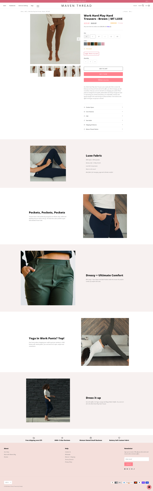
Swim (4, 5)
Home (22, 11)
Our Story (6, 452)
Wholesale (67, 454)
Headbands (12, 5)
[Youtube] (127, 469)
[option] (55, 39)
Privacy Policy (68, 462)
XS (86, 36)
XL (111, 36)
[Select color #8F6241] (89, 45)
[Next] (78, 39)
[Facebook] (125, 469)
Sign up (128, 464)
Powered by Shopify (18, 486)
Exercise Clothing (23, 5)
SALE (38, 5)
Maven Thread (10, 486)
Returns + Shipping (70, 457)
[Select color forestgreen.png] (92, 45)
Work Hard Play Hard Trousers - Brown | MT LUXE (39, 11)
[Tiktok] (134, 469)
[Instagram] (129, 469)
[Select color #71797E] (85, 45)
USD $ (147, 1)
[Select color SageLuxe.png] (99, 45)
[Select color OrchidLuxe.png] (103, 45)
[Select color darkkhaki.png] (96, 45)
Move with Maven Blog (10, 454)
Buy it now (103, 74)
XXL (117, 36)
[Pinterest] (131, 469)
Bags (32, 5)
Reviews (6, 457)
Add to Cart (103, 68)
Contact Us (68, 452)
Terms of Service (69, 459)
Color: (85, 41)
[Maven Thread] (76, 5)
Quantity (86, 58)
